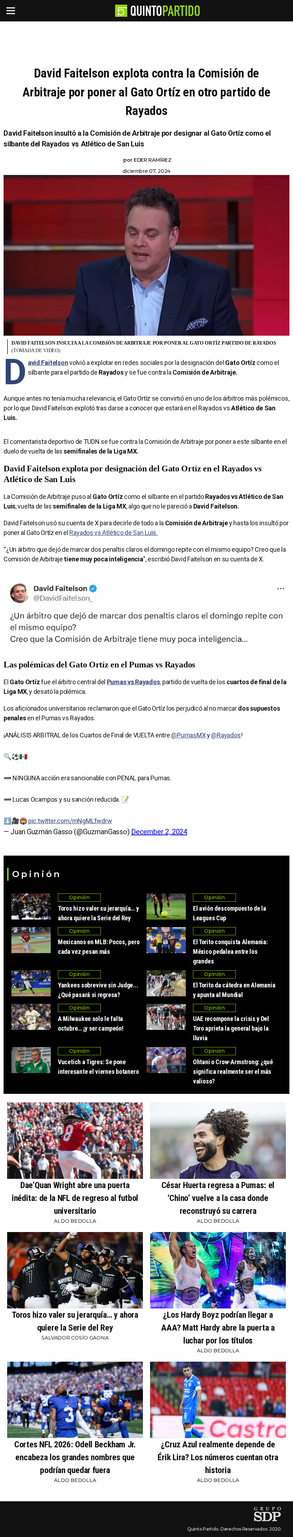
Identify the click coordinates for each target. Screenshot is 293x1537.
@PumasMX (188, 735)
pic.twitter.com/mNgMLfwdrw (70, 821)
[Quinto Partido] (165, 11)
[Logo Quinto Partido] (121, 11)
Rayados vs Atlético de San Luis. (113, 532)
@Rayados (225, 735)
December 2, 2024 (159, 831)
